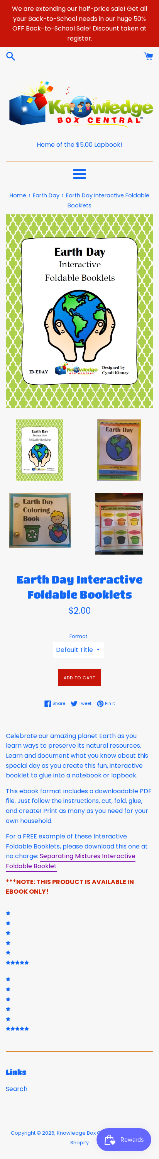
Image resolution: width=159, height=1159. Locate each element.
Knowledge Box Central (86, 1133)
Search (16, 1088)
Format (78, 636)
